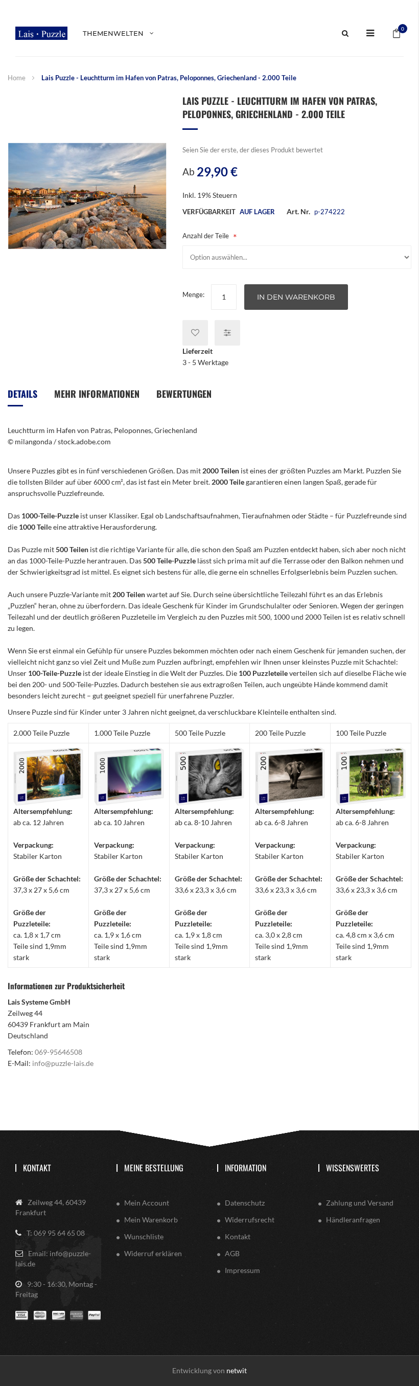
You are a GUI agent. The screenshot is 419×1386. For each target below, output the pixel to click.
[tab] (22, 397)
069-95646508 (58, 1052)
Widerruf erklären (153, 1253)
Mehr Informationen (96, 394)
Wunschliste (144, 1236)
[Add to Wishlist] (195, 333)
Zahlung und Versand (359, 1202)
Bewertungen (184, 394)
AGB (232, 1253)
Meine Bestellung (153, 1168)
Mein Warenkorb (151, 1219)
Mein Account (146, 1202)
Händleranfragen (353, 1219)
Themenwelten (113, 33)
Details (22, 394)
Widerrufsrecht (249, 1219)
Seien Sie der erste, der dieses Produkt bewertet (252, 150)
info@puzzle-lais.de (63, 1063)
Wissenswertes (352, 1168)
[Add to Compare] (227, 333)
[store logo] (41, 33)
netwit (236, 1370)
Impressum (242, 1270)
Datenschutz (245, 1202)
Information (245, 1168)
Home (17, 78)
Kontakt (37, 1168)
